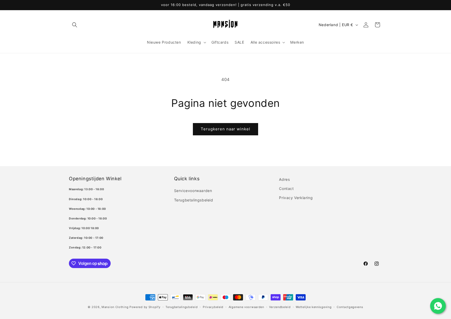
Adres (284, 179)
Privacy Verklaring (296, 197)
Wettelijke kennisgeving (313, 307)
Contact (286, 188)
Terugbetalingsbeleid (193, 200)
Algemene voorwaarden (246, 307)
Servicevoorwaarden (193, 190)
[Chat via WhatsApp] (438, 306)
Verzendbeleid (279, 307)
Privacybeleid (213, 307)
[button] (74, 25)
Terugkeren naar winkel (225, 128)
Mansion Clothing (115, 307)
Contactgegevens (350, 307)
